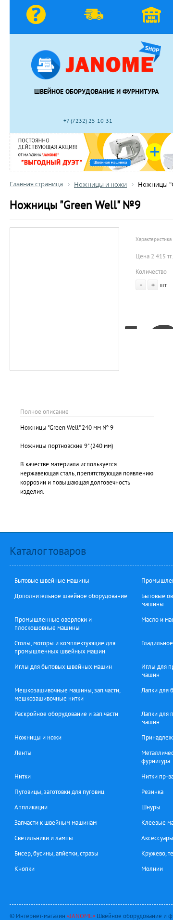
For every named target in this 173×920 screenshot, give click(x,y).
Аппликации (31, 807)
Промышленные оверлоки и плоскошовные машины (53, 623)
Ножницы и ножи (38, 737)
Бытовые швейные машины (51, 580)
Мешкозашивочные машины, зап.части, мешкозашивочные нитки (67, 694)
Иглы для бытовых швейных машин (63, 667)
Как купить (38, 17)
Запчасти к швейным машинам (55, 822)
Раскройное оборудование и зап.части (66, 714)
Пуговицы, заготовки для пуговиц (59, 792)
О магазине (154, 17)
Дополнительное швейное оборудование (70, 596)
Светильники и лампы (43, 838)
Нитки (22, 776)
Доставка (96, 17)
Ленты (23, 753)
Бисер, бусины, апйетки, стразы (56, 853)
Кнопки (24, 869)
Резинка (152, 792)
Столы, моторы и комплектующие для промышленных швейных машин (64, 647)
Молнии (152, 869)
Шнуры (151, 807)
